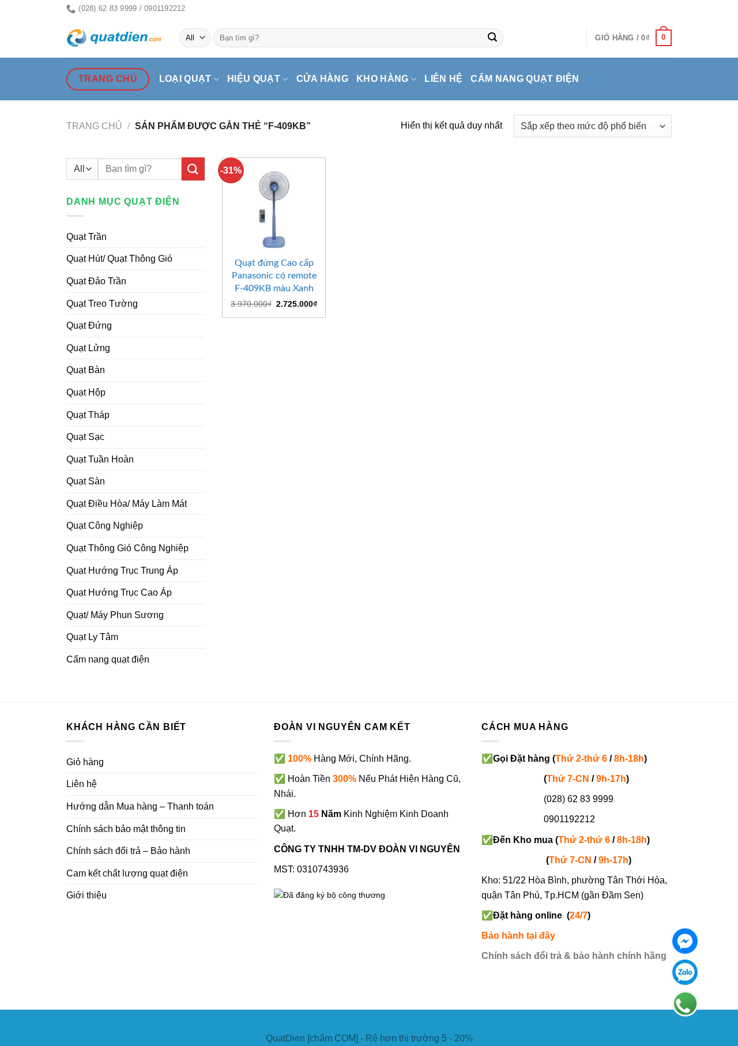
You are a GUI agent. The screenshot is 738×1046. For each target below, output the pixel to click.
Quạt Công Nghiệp (104, 525)
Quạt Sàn (85, 481)
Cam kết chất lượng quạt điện (127, 873)
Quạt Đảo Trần (96, 281)
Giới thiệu (86, 895)
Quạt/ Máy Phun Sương (115, 615)
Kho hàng (382, 79)
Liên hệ (443, 79)
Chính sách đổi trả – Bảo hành (128, 851)
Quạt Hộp (86, 392)
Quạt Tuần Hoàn (100, 459)
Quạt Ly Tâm (92, 637)
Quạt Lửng (88, 348)
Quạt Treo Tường (102, 303)
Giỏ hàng (85, 762)
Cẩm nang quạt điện (524, 79)
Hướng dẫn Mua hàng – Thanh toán (140, 806)
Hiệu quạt (253, 79)
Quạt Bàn (85, 370)
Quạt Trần (86, 237)
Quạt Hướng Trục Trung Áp (122, 570)
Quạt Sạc (85, 437)
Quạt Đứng (89, 325)
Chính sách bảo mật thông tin (126, 829)
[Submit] (493, 38)
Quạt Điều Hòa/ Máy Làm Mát (126, 504)
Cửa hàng (322, 79)
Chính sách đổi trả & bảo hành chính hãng (574, 956)
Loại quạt (185, 79)
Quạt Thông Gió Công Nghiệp (127, 548)
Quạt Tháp (88, 415)
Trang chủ (94, 126)
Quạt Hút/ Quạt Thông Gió (119, 259)
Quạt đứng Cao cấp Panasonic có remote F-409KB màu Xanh (274, 275)
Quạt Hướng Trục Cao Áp (119, 592)
